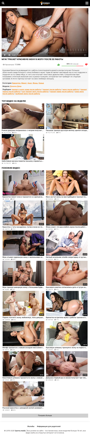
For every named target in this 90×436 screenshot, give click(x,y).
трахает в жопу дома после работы (26, 89)
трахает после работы (52, 89)
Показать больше (45, 415)
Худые (41, 83)
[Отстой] (86, 65)
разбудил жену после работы (27, 94)
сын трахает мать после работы (35, 92)
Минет (24, 83)
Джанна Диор (15, 86)
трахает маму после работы (61, 92)
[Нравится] (58, 65)
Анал (30, 83)
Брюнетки (16, 83)
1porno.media (20, 431)
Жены (35, 83)
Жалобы (30, 426)
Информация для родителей (48, 426)
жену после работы (71, 89)
